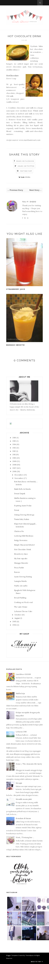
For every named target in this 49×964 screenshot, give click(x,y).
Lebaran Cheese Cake (23, 611)
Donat (16, 510)
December (18, 475)
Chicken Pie (19, 531)
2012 (14, 451)
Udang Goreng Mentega (24, 515)
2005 (14, 621)
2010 (14, 458)
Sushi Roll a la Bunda (22, 489)
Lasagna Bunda (20, 581)
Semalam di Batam (23, 818)
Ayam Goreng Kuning (23, 577)
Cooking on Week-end (23, 602)
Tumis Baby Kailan (21, 519)
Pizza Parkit (19, 568)
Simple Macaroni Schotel (24, 545)
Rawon (17, 572)
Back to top (36, 961)
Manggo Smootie (15, 345)
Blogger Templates (12, 955)
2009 (14, 461)
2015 (14, 441)
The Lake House (20, 607)
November (18, 478)
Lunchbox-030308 (23, 674)
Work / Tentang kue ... (25, 837)
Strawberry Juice (15, 289)
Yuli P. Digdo (29, 202)
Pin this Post (26, 171)
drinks (27, 177)
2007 (14, 468)
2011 (13, 454)
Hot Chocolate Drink (22, 549)
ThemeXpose (30, 955)
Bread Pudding (20, 598)
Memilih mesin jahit (24, 799)
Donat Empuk (19, 493)
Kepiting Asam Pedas (22, 506)
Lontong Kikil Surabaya (23, 536)
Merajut (19, 783)
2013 (14, 448)
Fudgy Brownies (20, 540)
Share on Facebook (25, 161)
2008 (14, 465)
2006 (14, 471)
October (17, 615)
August (17, 618)
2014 (14, 444)
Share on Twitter (26, 166)
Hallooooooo (11, 748)
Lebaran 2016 (21, 732)
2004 (14, 625)
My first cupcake (20, 558)
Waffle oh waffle (21, 586)
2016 (14, 438)
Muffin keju (20, 693)
